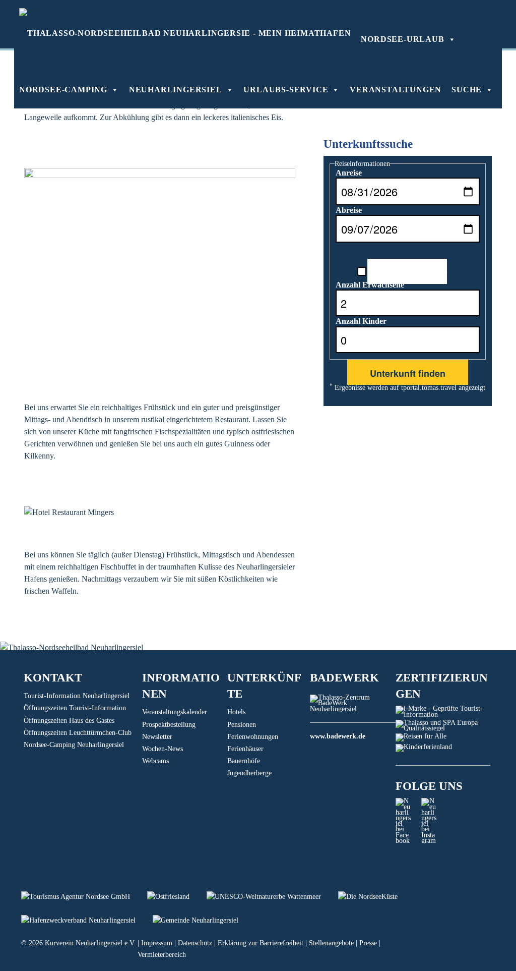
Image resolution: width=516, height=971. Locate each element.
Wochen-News (162, 749)
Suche (467, 89)
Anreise (349, 173)
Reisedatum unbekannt (407, 269)
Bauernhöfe (243, 761)
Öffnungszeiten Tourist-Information (75, 708)
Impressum (156, 943)
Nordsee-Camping (63, 89)
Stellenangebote (331, 943)
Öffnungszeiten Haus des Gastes (69, 720)
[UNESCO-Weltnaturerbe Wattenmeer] (272, 896)
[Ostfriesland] (177, 896)
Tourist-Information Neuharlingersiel (77, 696)
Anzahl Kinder (361, 321)
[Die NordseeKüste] (375, 896)
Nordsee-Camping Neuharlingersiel (74, 745)
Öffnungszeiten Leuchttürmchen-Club (78, 732)
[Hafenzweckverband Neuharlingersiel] (87, 920)
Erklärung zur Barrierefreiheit (260, 943)
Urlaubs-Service (285, 89)
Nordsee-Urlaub (402, 39)
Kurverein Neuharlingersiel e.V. (90, 943)
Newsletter (157, 736)
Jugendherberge (249, 773)
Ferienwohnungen (252, 736)
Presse (368, 943)
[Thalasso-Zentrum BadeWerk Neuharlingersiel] (352, 709)
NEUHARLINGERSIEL (175, 89)
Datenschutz (195, 943)
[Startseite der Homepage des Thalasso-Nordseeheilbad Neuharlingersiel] (185, 33)
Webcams (155, 761)
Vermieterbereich (162, 954)
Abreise (349, 210)
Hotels (236, 712)
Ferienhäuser (245, 749)
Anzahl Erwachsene (370, 285)
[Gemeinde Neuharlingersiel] (203, 920)
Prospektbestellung (169, 724)
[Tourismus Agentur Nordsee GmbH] (84, 896)
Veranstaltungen (395, 89)
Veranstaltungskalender (174, 712)
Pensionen (241, 724)
